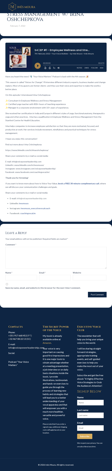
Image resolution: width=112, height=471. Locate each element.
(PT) (20, 335)
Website (77, 272)
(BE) (19, 338)
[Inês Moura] (21, 6)
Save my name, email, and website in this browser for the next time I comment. (43, 288)
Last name (82, 410)
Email (42, 272)
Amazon (47, 342)
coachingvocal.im (28, 213)
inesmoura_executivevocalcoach (35, 208)
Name (8, 272)
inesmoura (23, 203)
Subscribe (84, 436)
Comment (10, 244)
